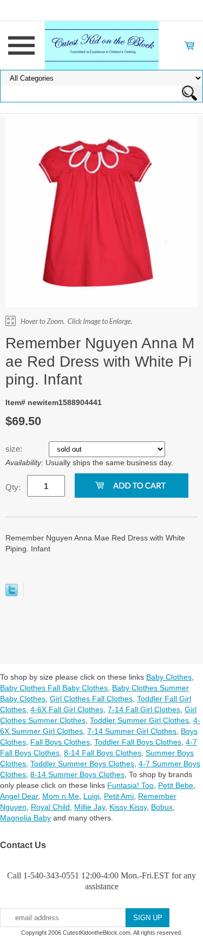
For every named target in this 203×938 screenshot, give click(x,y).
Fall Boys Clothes (60, 742)
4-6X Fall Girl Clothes (66, 709)
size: (14, 448)
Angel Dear (19, 796)
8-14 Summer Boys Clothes (77, 774)
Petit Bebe (175, 785)
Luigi (91, 796)
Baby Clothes (169, 677)
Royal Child (50, 807)
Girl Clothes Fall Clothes (91, 698)
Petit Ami (119, 796)
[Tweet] (11, 593)
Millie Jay (89, 807)
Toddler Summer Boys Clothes (82, 763)
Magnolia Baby (25, 817)
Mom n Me (60, 796)
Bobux (162, 807)
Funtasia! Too (130, 785)
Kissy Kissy (128, 807)
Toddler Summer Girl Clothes (139, 720)
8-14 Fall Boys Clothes (102, 752)
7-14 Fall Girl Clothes (144, 709)
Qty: (13, 487)
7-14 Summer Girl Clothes (131, 731)
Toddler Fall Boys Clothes (137, 742)
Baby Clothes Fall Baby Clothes (54, 687)
